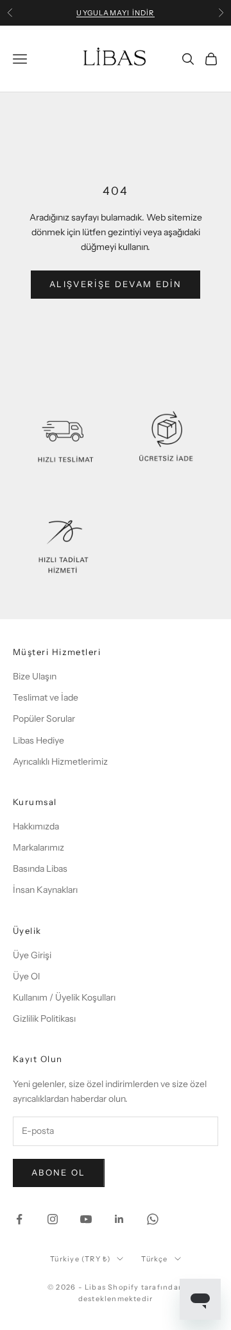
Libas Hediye (38, 740)
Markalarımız (38, 847)
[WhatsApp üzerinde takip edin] (152, 1219)
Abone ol (58, 1172)
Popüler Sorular (44, 718)
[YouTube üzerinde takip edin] (86, 1219)
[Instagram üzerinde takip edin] (52, 1219)
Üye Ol (26, 976)
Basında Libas (40, 868)
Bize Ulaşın (34, 676)
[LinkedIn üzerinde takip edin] (119, 1219)
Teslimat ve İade (45, 697)
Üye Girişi (32, 955)
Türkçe (154, 1258)
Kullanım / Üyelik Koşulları (64, 997)
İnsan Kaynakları (45, 889)
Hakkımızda (36, 826)
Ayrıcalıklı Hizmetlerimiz (60, 761)
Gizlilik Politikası (44, 1018)
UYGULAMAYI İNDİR (115, 12)
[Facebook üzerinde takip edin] (19, 1219)
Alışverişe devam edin (115, 284)
